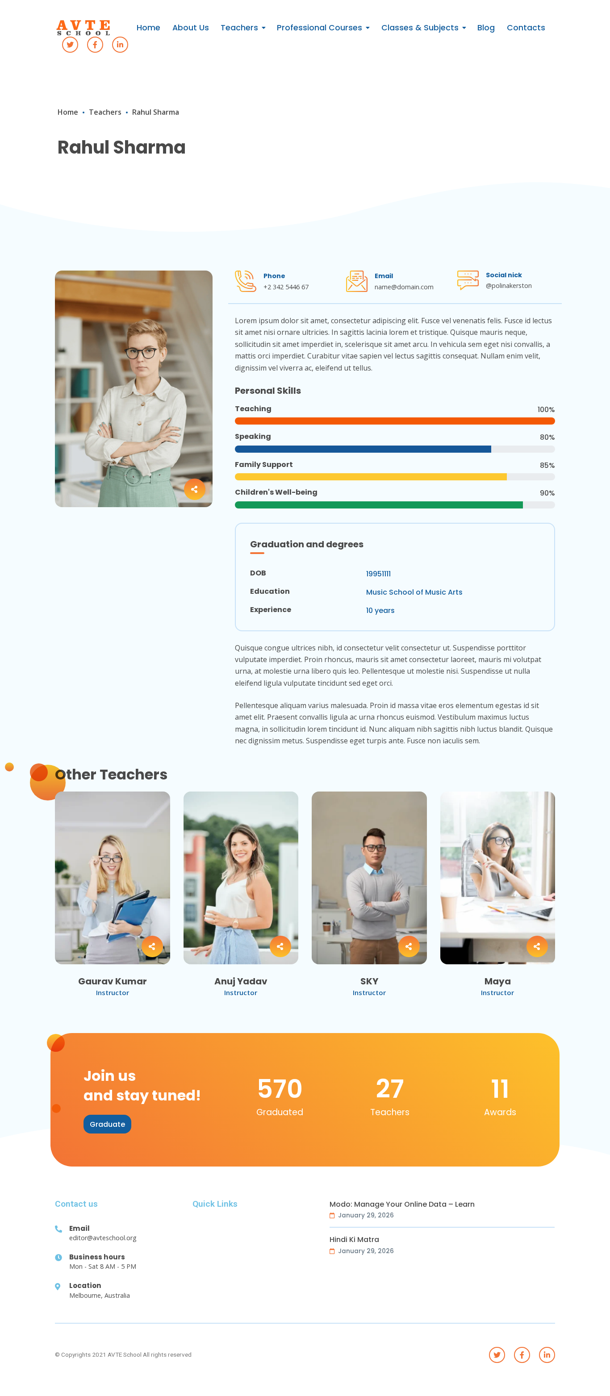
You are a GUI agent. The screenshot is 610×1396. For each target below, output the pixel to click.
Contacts (526, 27)
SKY (369, 981)
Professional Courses (319, 27)
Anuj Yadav (240, 981)
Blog (486, 27)
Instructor (112, 992)
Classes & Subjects (420, 27)
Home (148, 27)
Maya (498, 981)
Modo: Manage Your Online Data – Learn (402, 1204)
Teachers (239, 27)
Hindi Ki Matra (354, 1240)
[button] (107, 1124)
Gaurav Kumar (112, 981)
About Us (190, 27)
